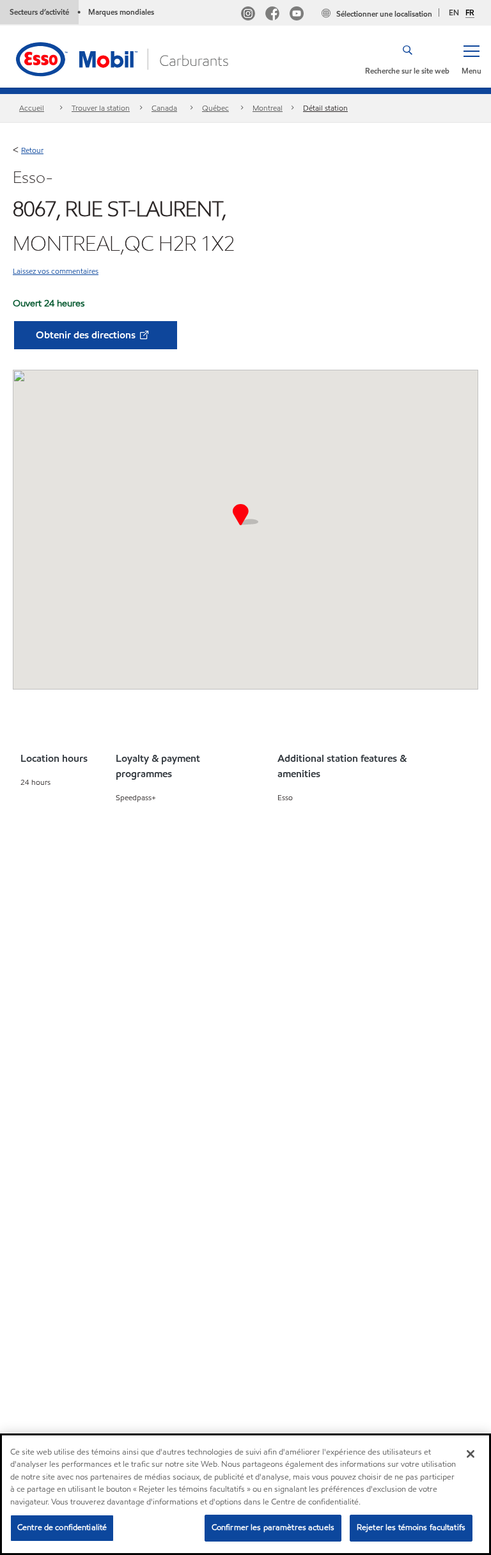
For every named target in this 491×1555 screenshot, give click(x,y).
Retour (32, 150)
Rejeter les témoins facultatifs (411, 1527)
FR (469, 13)
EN (454, 12)
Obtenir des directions (87, 335)
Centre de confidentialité (62, 1527)
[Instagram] (248, 15)
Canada (164, 107)
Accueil (31, 107)
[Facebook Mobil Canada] (272, 15)
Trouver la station (101, 107)
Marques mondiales (121, 11)
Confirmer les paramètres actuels (273, 1527)
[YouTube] (296, 15)
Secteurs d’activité (39, 11)
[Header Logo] (123, 58)
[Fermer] (470, 1454)
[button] (471, 59)
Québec (215, 107)
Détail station (325, 107)
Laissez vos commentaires (55, 270)
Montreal (268, 107)
